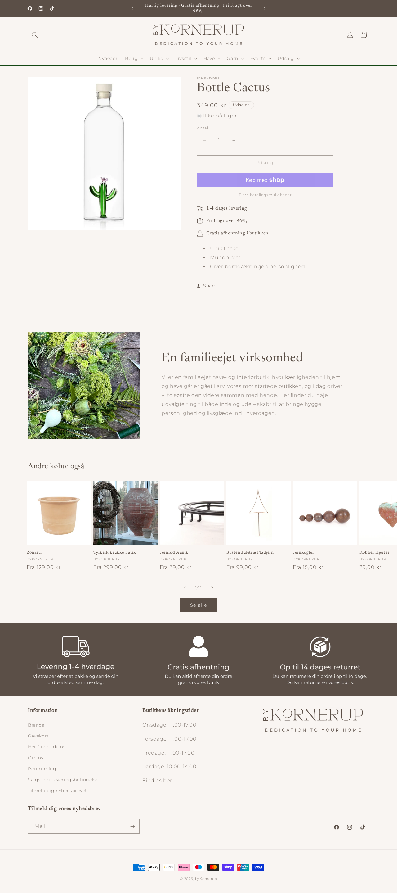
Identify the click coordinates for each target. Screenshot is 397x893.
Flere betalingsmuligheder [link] (265, 195)
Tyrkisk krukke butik (114, 553)
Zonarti (34, 553)
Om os (35, 757)
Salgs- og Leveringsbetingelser (64, 779)
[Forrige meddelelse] (132, 8)
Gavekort (38, 736)
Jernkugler (303, 553)
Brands (36, 725)
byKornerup (206, 879)
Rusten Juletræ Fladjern (250, 553)
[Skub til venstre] (185, 588)
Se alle (198, 605)
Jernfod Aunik (174, 553)
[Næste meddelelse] (264, 8)
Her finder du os (47, 747)
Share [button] (209, 285)
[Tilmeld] (132, 826)
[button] (35, 35)
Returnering (42, 769)
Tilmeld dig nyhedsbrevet (57, 790)
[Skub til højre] (212, 588)
